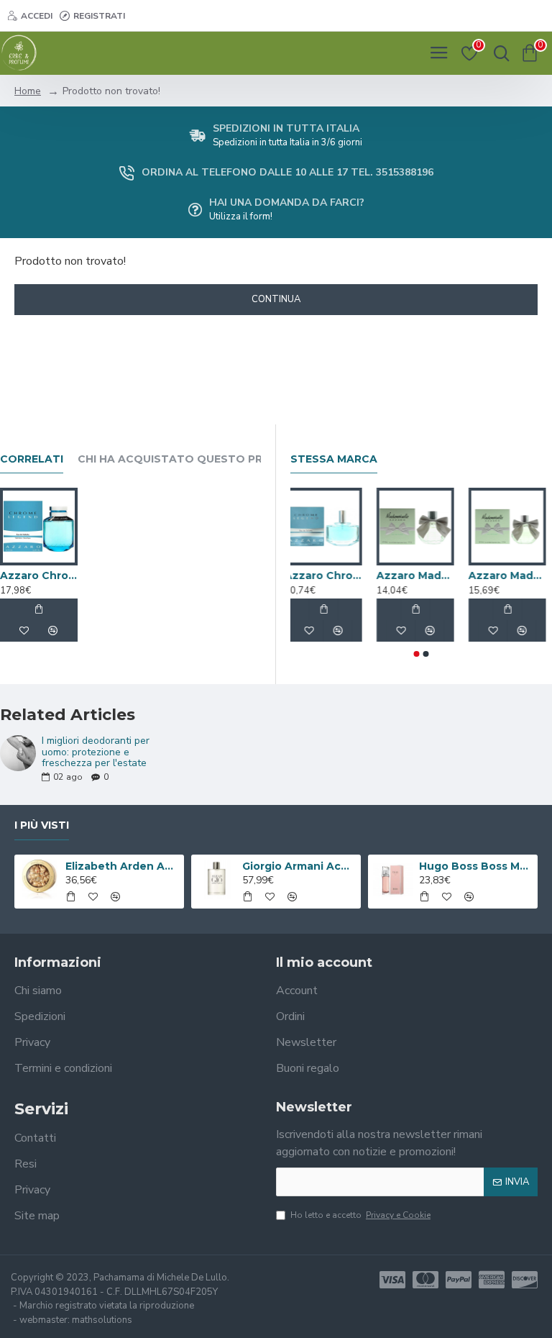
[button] (417, 654)
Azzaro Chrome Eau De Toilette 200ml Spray (314, 575)
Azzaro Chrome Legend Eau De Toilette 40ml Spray (406, 575)
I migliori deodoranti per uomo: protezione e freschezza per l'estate (96, 751)
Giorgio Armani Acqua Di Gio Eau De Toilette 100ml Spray (299, 866)
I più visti (41, 825)
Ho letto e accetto (360, 1215)
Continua (276, 299)
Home (27, 91)
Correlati (31, 459)
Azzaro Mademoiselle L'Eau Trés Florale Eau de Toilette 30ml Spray (498, 575)
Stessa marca (333, 459)
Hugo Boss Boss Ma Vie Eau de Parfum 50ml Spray (476, 866)
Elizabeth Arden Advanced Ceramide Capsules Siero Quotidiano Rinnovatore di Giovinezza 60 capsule (122, 866)
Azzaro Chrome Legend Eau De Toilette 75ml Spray (39, 575)
